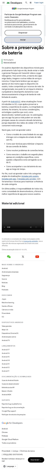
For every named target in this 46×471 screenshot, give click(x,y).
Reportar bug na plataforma (12, 404)
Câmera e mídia (7, 310)
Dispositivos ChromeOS (10, 333)
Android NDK (6, 395)
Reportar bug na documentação (13, 407)
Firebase (5, 436)
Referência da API (8, 387)
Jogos (4, 299)
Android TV (6, 340)
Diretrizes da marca (27, 451)
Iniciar (23, 40)
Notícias (4, 283)
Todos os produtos (9, 443)
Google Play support (9, 411)
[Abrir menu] (3, 2)
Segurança (6, 275)
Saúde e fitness (7, 306)
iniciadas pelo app (9, 179)
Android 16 (6, 353)
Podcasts (5, 290)
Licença (15, 451)
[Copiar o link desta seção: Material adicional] (26, 203)
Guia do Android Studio (10, 380)
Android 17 (5, 350)
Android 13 (5, 364)
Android (5, 268)
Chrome (4, 432)
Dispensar (23, 33)
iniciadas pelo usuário (30, 176)
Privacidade (6, 313)
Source (4, 279)
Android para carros (9, 337)
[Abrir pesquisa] (26, 2)
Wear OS (5, 330)
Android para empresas (10, 272)
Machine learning (8, 303)
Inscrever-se (36, 460)
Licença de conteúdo (31, 241)
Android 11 (5, 371)
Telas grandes (7, 326)
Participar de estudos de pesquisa (13, 415)
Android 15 (5, 357)
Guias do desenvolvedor (10, 384)
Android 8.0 (15, 102)
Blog (3, 286)
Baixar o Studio (7, 391)
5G (3, 317)
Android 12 (5, 367)
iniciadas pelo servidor (27, 179)
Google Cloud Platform (10, 439)
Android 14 (6, 360)
